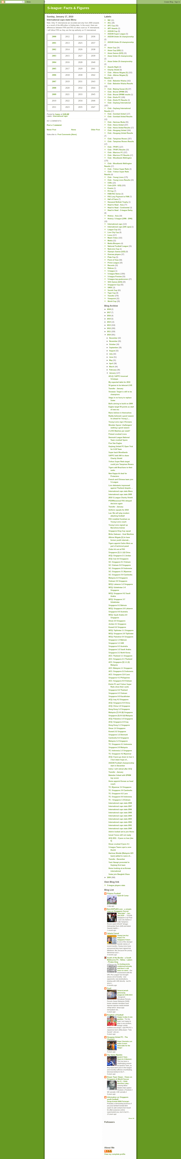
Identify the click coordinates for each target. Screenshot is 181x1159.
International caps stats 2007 (120, 806)
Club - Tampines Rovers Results (121, 141)
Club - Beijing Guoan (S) (118, 89)
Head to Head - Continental (118, 208)
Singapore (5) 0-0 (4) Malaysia (121, 716)
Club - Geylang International (119, 103)
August (112, 351)
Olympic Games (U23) (116, 252)
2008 (54, 88)
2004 (54, 62)
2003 (54, 56)
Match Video (113, 238)
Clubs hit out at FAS (117, 549)
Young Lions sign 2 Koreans (120, 422)
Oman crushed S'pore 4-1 (119, 844)
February (113, 370)
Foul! (109, 988)
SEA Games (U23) (115, 282)
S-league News (114, 274)
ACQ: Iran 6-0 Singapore (118, 559)
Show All (131, 1118)
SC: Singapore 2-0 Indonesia (120, 568)
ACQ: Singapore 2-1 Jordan (120, 556)
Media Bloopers (114, 243)
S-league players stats (116, 885)
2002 (54, 49)
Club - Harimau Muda (116, 122)
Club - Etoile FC (114, 97)
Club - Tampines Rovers (117, 139)
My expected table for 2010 (119, 382)
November (113, 341)
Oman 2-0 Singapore (117, 621)
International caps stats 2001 (120, 825)
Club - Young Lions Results (119, 180)
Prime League (113, 263)
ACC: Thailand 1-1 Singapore (120, 656)
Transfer (111, 296)
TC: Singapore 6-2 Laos (118, 794)
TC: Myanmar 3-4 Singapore (120, 787)
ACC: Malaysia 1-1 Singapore (120, 668)
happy (109, 1151)
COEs (110, 183)
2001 (54, 43)
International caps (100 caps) (119, 227)
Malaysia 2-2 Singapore (118, 578)
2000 (54, 36)
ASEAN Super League (116, 34)
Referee (111, 268)
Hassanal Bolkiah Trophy (118, 202)
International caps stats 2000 (120, 829)
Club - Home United (116, 125)
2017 (109, 312)
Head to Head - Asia (116, 205)
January (112, 373)
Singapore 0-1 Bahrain (118, 605)
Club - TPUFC (113, 147)
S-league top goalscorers (118, 279)
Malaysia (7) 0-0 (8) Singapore (121, 712)
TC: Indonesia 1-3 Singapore (120, 751)
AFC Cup (111, 26)
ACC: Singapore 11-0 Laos (119, 675)
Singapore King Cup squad (120, 531)
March (112, 367)
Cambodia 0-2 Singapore (119, 738)
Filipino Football (114, 893)
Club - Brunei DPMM (116, 92)
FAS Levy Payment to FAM (118, 197)
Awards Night (113, 67)
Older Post (95, 130)
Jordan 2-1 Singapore (117, 624)
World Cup (112, 301)
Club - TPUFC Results (116, 150)
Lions (110, 235)
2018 (109, 309)
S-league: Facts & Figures (68, 8)
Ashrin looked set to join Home (121, 832)
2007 (54, 81)
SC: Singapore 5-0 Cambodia (120, 575)
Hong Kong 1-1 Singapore (119, 725)
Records (111, 265)
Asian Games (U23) (115, 53)
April (111, 363)
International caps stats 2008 (120, 803)
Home (73, 130)
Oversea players (114, 254)
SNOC (110, 288)
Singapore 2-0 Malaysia (118, 747)
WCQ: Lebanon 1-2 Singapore (121, 584)
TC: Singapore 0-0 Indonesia (120, 797)
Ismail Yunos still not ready (120, 835)
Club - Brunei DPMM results (119, 95)
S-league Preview (115, 277)
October (112, 344)
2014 (109, 322)
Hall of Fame (113, 199)
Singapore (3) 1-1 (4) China (119, 552)
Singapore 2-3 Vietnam (118, 693)
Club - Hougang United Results (120, 133)
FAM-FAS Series (114, 194)
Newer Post (51, 130)
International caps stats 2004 (120, 816)
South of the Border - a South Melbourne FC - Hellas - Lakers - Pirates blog (119, 960)
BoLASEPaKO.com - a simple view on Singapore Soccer (119, 910)
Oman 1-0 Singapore (117, 728)
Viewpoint (112, 299)
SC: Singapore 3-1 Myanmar (120, 572)
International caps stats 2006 (120, 809)
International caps (60, 116)
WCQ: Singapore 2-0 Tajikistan (121, 634)
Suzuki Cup (112, 290)
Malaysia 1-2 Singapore (118, 741)
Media (110, 241)
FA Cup (111, 191)
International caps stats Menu (121, 491)
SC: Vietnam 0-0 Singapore (120, 565)
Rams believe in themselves (120, 413)
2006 (54, 75)
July (111, 354)
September (114, 348)
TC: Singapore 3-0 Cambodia (120, 790)
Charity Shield (113, 70)
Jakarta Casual (113, 933)
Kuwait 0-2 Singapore (117, 627)
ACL (109, 23)
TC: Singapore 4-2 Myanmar (120, 754)
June (111, 357)
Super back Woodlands (118, 452)
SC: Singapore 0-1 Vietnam (120, 562)
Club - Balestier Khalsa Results (120, 84)
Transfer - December (117, 859)
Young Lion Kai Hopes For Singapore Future (124, 938)
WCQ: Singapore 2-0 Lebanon (121, 609)
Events (110, 188)
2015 (109, 319)
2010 (109, 335)
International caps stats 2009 (120, 494)
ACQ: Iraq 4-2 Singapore (118, 700)
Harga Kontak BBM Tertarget (118, 1101)
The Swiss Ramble (114, 1055)
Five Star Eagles (115, 443)
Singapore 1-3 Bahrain (118, 640)
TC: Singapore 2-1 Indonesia (120, 744)
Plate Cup (112, 257)
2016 (109, 316)
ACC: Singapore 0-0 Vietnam (120, 681)
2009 (54, 94)
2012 (109, 328)
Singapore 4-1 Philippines (119, 678)
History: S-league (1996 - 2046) (120, 219)
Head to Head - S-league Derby (120, 210)
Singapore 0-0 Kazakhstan (119, 696)
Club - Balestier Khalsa (117, 81)
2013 (109, 325)
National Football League (118, 246)
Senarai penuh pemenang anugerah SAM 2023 (125, 993)
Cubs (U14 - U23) (114, 185)
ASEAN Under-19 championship (121, 42)
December (113, 338)
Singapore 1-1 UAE (116, 643)
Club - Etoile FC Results (117, 100)
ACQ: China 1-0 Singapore (119, 706)
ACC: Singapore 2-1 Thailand (120, 659)
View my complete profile (114, 1154)
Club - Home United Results (119, 128)
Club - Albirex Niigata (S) (118, 73)
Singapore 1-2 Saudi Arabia (120, 649)
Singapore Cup (114, 285)
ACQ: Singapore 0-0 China (119, 703)
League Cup (112, 230)
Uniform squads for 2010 (119, 510)
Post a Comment (54, 125)
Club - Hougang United (117, 130)
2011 (109, 332)
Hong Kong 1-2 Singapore (119, 709)
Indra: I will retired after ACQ (120, 769)
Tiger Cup (112, 293)
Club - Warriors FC (115, 152)
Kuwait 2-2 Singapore (117, 732)
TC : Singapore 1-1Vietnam (120, 800)
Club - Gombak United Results (120, 117)
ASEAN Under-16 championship (121, 37)
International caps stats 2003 (120, 819)
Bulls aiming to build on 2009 (121, 404)
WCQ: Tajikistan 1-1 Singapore (121, 630)
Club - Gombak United (117, 114)
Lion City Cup (113, 232)
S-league (111, 271)
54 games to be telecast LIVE (120, 385)
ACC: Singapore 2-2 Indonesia (121, 671)
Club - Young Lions (115, 177)
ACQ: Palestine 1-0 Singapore (121, 719)
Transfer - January (116, 389)
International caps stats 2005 (120, 813)
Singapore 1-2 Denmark (118, 735)
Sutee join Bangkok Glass (119, 874)
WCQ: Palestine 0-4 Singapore (121, 637)
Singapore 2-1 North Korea (119, 653)
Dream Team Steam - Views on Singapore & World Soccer (119, 1078)
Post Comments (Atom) (67, 134)
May (111, 360)
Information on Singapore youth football (117, 1098)
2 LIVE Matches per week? (119, 431)
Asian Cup (112, 48)
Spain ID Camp (123, 896)
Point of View (113, 260)
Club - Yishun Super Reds (118, 169)
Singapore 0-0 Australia (118, 612)
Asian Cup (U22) (114, 50)
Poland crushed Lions (118, 434)
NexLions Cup (113, 249)
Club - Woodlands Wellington (120, 158)
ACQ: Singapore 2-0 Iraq (118, 722)
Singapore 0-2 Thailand (118, 690)
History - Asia (113, 216)
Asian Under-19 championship (120, 61)
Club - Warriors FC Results (118, 155)
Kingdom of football (115, 1015)
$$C (109, 20)
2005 (54, 68)
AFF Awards (113, 28)
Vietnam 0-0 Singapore (118, 581)
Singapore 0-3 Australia (118, 646)
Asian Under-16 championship (120, 56)
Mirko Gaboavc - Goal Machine (121, 534)
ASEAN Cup (112, 31)
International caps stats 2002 (120, 822)
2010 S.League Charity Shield (121, 498)
